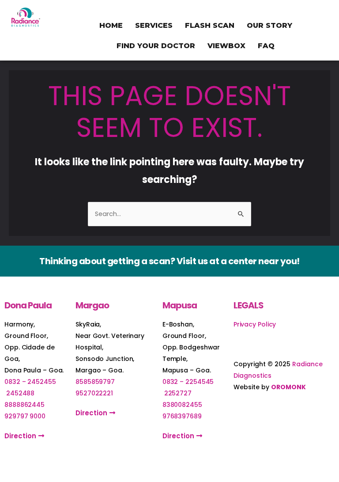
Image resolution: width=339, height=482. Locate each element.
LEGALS (249, 305)
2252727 (178, 393)
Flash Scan (209, 25)
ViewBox (226, 46)
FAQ (266, 46)
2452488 (20, 393)
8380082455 (182, 404)
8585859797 (95, 381)
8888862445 (24, 404)
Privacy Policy (255, 324)
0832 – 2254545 (188, 381)
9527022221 (94, 393)
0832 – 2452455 (30, 381)
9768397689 (182, 416)
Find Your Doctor (156, 46)
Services (154, 25)
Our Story (269, 25)
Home (111, 25)
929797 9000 (24, 416)
